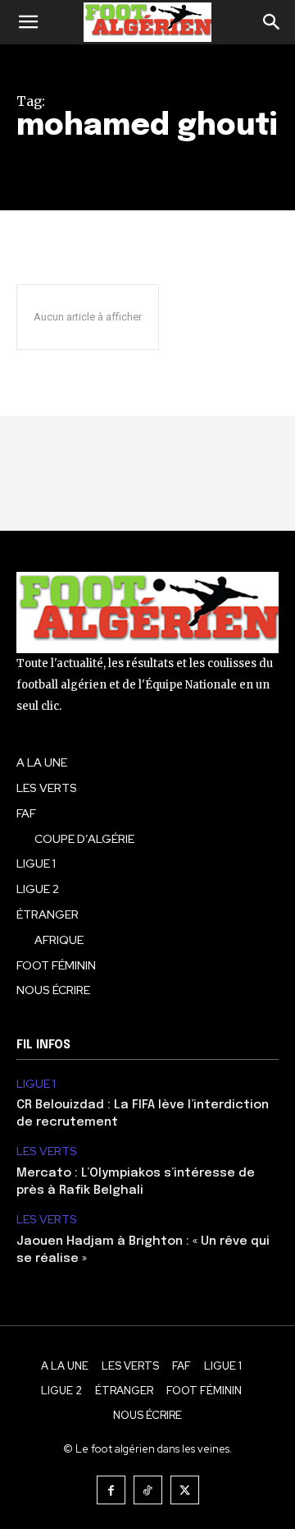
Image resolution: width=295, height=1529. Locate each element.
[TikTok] (148, 1490)
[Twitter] (184, 1490)
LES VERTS (46, 1151)
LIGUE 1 (36, 1084)
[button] (28, 22)
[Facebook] (111, 1490)
